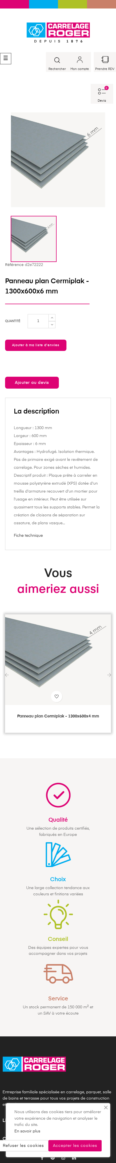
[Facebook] (42, 1158)
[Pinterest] (52, 1158)
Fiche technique (28, 536)
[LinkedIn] (74, 1158)
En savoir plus (27, 1131)
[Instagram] (63, 1158)
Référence (14, 265)
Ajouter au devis (32, 383)
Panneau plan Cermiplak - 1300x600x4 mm (58, 716)
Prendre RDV (104, 69)
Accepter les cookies (75, 1146)
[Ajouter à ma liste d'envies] (56, 696)
